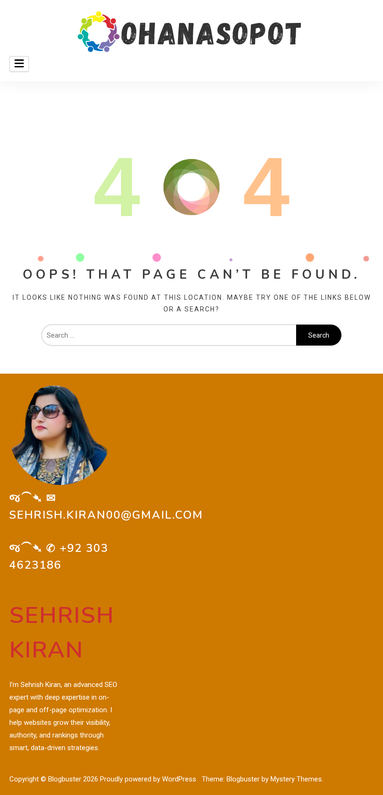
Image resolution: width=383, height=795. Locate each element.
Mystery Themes (296, 779)
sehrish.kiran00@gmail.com (106, 514)
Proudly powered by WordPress (149, 779)
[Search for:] (169, 335)
